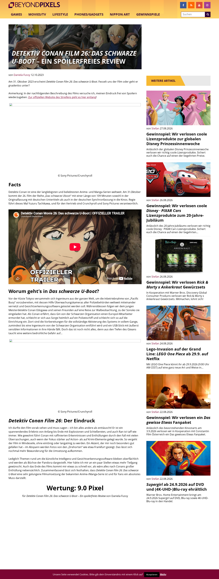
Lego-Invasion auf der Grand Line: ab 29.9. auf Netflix (177, 353)
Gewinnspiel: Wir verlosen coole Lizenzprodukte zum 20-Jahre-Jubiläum (176, 213)
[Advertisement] (75, 524)
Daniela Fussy (22, 75)
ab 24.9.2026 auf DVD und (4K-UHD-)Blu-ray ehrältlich (176, 487)
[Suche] (208, 14)
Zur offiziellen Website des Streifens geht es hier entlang (62, 97)
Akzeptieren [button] (151, 574)
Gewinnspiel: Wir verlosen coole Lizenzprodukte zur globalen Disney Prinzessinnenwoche (176, 138)
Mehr (163, 574)
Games (16, 14)
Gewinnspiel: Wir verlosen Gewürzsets (177, 284)
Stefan (156, 128)
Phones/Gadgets (88, 14)
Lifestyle (60, 14)
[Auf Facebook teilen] (205, 120)
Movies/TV (37, 14)
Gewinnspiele (148, 14)
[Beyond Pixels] (35, 5)
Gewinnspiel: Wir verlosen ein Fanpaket (178, 420)
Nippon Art (120, 14)
